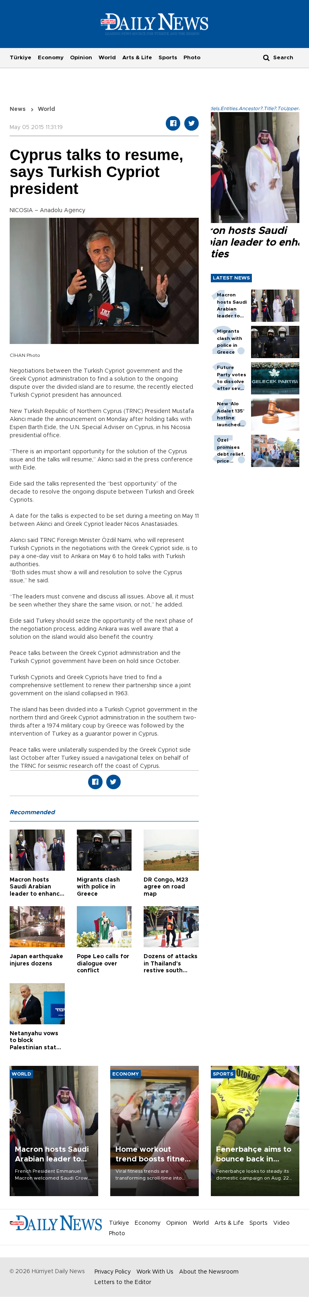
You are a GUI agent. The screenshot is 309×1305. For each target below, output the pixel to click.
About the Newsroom (209, 1272)
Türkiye (20, 57)
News (18, 109)
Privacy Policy (113, 1272)
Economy (51, 57)
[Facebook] (173, 123)
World (107, 57)
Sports (168, 57)
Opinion (81, 57)
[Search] (266, 57)
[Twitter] (191, 123)
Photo (191, 57)
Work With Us (154, 1272)
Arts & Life (137, 57)
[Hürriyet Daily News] (155, 24)
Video (281, 1223)
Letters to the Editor (123, 1282)
